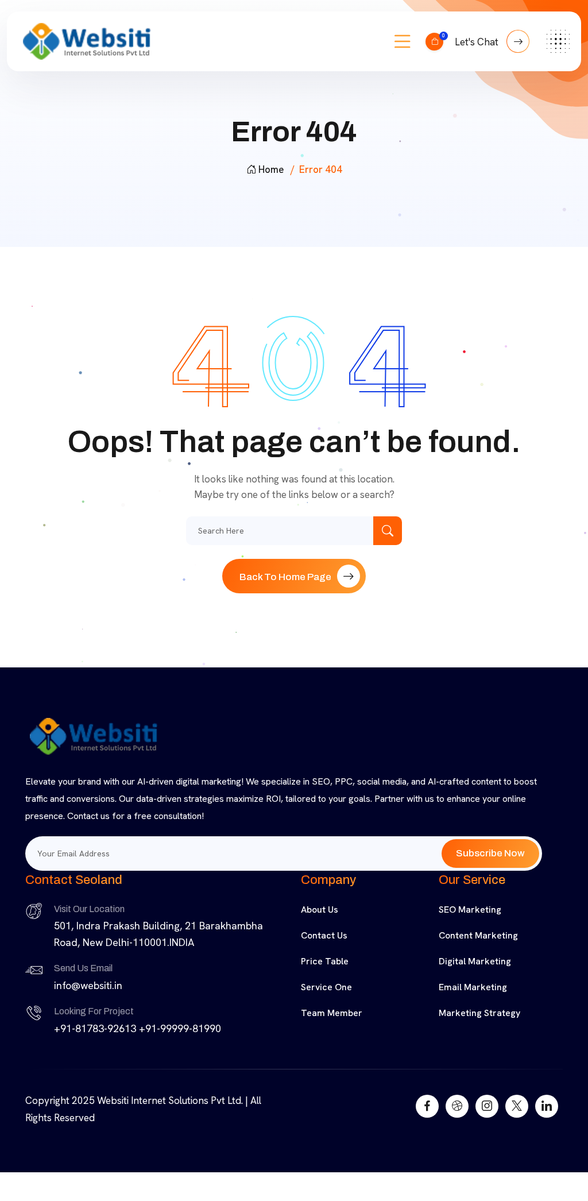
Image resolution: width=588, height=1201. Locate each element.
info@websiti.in (88, 985)
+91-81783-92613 (95, 1028)
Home (271, 169)
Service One (326, 987)
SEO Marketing (470, 909)
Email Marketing (473, 987)
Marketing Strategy (479, 1013)
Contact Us (324, 935)
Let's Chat (478, 42)
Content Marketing (478, 935)
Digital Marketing (475, 961)
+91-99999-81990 (180, 1028)
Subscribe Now (490, 853)
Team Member (331, 1013)
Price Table (325, 961)
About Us (319, 909)
